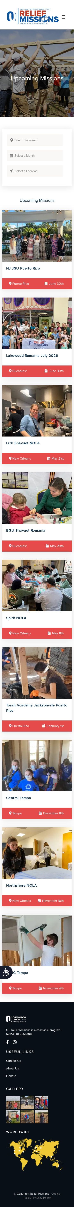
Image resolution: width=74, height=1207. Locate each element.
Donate (11, 1076)
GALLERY (15, 1089)
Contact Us (13, 1061)
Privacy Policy (42, 1198)
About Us (12, 1068)
